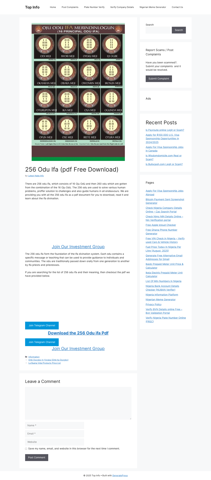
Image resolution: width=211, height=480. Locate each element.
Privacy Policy (153, 304)
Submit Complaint (159, 78)
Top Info (32, 7)
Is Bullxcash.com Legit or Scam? (164, 164)
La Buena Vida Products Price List (44, 363)
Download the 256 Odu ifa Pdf (78, 332)
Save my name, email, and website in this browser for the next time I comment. (74, 448)
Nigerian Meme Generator (153, 7)
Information (33, 357)
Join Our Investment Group (78, 246)
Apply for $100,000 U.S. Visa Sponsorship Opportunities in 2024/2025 (162, 138)
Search (150, 24)
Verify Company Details (122, 7)
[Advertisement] (78, 224)
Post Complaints (70, 7)
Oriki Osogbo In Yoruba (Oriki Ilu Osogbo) (48, 360)
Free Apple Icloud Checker (161, 225)
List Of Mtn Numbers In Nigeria (163, 281)
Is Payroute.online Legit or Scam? (165, 130)
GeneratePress (120, 475)
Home (53, 7)
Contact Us (177, 7)
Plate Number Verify (94, 7)
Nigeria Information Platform (162, 294)
